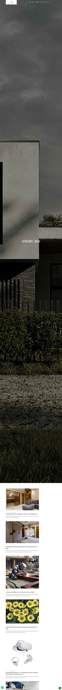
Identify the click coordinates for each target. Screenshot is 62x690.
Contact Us (46, 2)
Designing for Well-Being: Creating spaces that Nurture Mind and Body (21, 547)
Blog (49, 2)
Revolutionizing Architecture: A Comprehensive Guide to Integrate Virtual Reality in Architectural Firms (22, 673)
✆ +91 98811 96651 (54, 2)
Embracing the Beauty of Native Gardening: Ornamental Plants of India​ (21, 628)
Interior (41, 2)
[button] (2, 687)
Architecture (37, 2)
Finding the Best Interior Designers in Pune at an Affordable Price (21, 514)
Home (30, 2)
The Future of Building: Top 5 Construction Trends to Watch (20, 592)
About (33, 2)
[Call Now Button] (60, 688)
